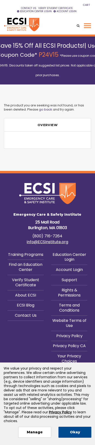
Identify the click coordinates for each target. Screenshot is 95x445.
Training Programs (25, 254)
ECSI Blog (25, 305)
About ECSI (25, 295)
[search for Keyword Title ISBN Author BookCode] (78, 26)
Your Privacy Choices (69, 358)
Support (69, 280)
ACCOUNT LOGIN (66, 11)
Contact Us (26, 315)
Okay (75, 432)
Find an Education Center (25, 267)
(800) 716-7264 (47, 236)
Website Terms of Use (69, 323)
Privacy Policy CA (69, 346)
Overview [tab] (47, 125)
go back (45, 109)
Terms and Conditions (69, 307)
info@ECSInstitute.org (47, 242)
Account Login (69, 269)
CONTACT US (28, 8)
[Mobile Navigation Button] (87, 26)
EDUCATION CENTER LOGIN (36, 11)
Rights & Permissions (69, 292)
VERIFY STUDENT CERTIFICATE (55, 8)
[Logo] (21, 24)
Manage (35, 432)
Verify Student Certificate (25, 282)
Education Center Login (69, 257)
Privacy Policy (69, 336)
